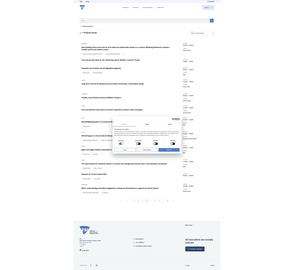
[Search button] (212, 20)
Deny (125, 150)
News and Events (147, 7)
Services (135, 7)
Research (125, 7)
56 (167, 200)
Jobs (81, 1)
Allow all (169, 150)
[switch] (138, 143)
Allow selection (147, 150)
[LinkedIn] (96, 265)
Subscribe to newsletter (196, 249)
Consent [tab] (124, 124)
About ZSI (160, 7)
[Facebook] (90, 265)
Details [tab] (147, 124)
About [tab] (170, 124)
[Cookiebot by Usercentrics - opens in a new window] (173, 119)
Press (87, 1)
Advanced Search (87, 26)
